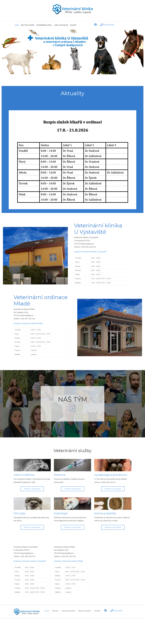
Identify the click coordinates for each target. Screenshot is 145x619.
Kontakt (73, 25)
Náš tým (55, 611)
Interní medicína (24, 474)
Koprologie (61, 513)
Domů (17, 25)
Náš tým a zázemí (27, 25)
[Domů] (72, 9)
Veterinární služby (43, 26)
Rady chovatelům (61, 25)
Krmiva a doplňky (105, 513)
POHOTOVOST (108, 25)
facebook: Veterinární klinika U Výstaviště (90, 252)
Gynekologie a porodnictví (110, 474)
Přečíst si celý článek (32, 489)
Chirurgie (19, 513)
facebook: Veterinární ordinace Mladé (28, 323)
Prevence (59, 474)
